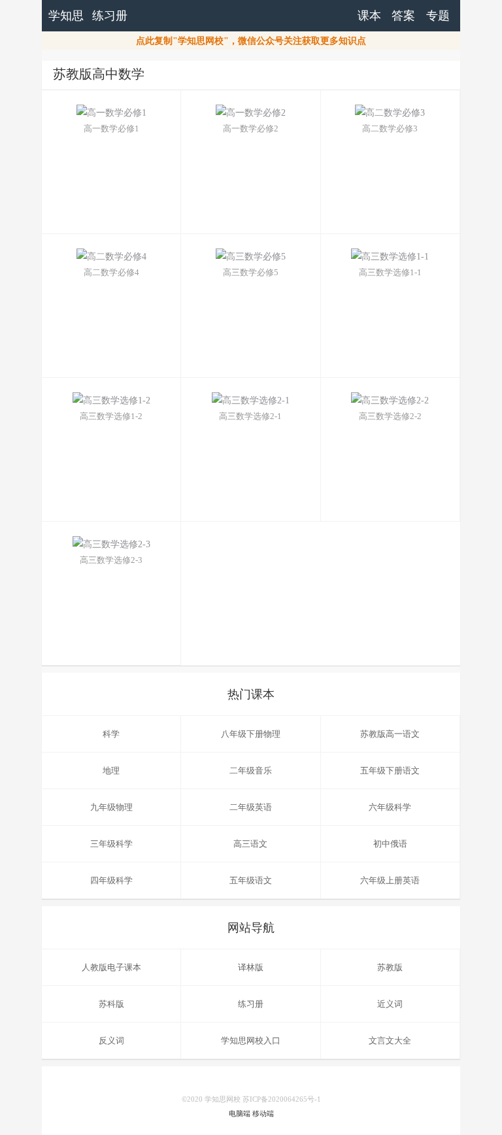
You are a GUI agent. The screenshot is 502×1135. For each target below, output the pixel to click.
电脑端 (239, 1113)
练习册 (109, 15)
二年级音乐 (250, 770)
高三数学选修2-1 (250, 416)
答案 (403, 15)
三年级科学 (111, 844)
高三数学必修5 (250, 272)
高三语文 (250, 844)
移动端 (263, 1113)
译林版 (250, 967)
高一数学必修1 (111, 128)
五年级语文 (250, 880)
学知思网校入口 (250, 1040)
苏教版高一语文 (390, 734)
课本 (369, 15)
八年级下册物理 (250, 734)
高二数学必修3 (390, 128)
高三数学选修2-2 (390, 416)
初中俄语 (390, 844)
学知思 (66, 15)
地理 (111, 770)
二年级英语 (250, 807)
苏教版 (390, 967)
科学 (111, 734)
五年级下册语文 (390, 770)
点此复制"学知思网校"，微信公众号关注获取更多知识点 (251, 41)
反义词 (111, 1040)
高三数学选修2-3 (111, 560)
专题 (438, 15)
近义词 (390, 1004)
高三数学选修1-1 (390, 272)
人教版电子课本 (111, 967)
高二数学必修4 (111, 272)
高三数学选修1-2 (111, 416)
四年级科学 (111, 880)
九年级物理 (111, 807)
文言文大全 (390, 1040)
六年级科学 (390, 807)
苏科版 (111, 1004)
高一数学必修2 (250, 128)
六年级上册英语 (390, 880)
